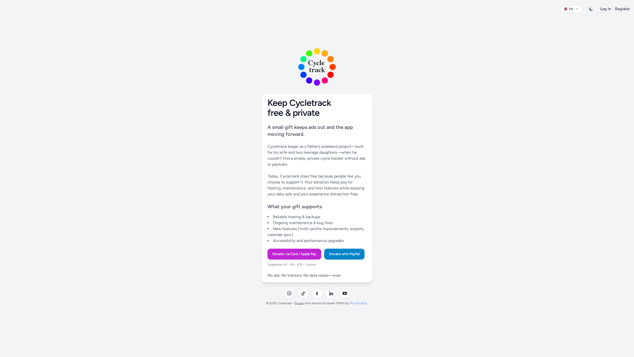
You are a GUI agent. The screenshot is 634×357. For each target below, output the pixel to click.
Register (622, 8)
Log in (605, 8)
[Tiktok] (303, 293)
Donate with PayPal (344, 254)
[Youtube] (345, 293)
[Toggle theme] (591, 9)
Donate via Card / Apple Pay (294, 254)
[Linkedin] (331, 293)
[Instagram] (289, 293)
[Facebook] (317, 293)
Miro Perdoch (358, 303)
